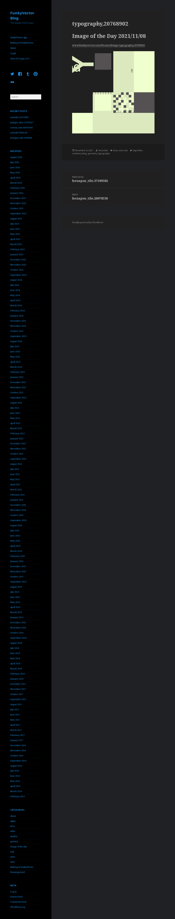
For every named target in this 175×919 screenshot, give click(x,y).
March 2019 (16, 612)
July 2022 (14, 407)
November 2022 (18, 387)
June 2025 (15, 228)
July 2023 (14, 346)
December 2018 (18, 622)
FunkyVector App (18, 37)
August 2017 (16, 704)
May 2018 (15, 658)
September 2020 (18, 520)
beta (12, 826)
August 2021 (16, 464)
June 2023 (15, 351)
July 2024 (14, 285)
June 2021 (15, 474)
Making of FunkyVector (21, 42)
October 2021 (16, 453)
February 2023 (17, 372)
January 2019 (16, 617)
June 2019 (15, 597)
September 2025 (18, 213)
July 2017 (14, 709)
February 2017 (17, 735)
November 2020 (18, 510)
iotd (12, 851)
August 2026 (16, 157)
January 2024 (16, 315)
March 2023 (16, 366)
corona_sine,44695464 (21, 127)
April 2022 (15, 423)
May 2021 (15, 479)
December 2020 (18, 505)
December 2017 (18, 684)
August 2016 (16, 765)
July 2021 (14, 469)
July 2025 (14, 223)
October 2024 (16, 269)
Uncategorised (17, 872)
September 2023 (18, 336)
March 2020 (16, 551)
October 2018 (16, 632)
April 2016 (15, 786)
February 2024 (17, 310)
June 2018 (15, 653)
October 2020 (16, 515)
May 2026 (15, 172)
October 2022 (16, 392)
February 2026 (17, 187)
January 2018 (16, 678)
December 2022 (18, 382)
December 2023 (18, 320)
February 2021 (17, 494)
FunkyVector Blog (22, 15)
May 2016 (15, 781)
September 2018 (18, 637)
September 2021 (18, 458)
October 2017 (16, 694)
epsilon (13, 836)
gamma (14, 841)
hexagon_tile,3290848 (21, 137)
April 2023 (15, 361)
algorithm (137, 150)
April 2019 (15, 607)
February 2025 (17, 249)
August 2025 (16, 218)
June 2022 (15, 413)
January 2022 (16, 438)
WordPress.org (17, 907)
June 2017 (15, 714)
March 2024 (16, 305)
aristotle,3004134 (18, 132)
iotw (12, 861)
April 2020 (15, 545)
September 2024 (18, 275)
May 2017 (15, 719)
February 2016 (17, 796)
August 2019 (16, 586)
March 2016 (16, 791)
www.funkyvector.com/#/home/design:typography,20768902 (108, 45)
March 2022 (16, 428)
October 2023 (16, 331)
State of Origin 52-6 (20, 58)
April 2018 (15, 663)
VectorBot (103, 150)
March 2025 (16, 244)
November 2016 (18, 750)
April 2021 (15, 484)
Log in (13, 891)
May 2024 (15, 295)
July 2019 (14, 592)
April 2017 (15, 724)
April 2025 (15, 239)
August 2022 (16, 402)
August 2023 (16, 341)
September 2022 (18, 397)
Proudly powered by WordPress (87, 222)
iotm (12, 856)
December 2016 (18, 745)
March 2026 (16, 182)
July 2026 (14, 162)
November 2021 (18, 448)
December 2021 (18, 443)
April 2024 (15, 300)
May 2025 (15, 234)
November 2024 (18, 264)
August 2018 (16, 643)
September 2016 (18, 760)
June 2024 (15, 290)
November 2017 (18, 689)
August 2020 (16, 525)
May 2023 (15, 356)
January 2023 (16, 377)
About (13, 48)
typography (104, 153)
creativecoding (79, 153)
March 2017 (16, 730)
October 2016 (16, 755)
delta (12, 831)
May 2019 (15, 602)
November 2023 (18, 326)
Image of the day (18, 846)
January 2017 (16, 740)
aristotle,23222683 (19, 117)
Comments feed (18, 901)
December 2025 (18, 198)
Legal (13, 53)
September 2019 (18, 581)
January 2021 (16, 499)
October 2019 (16, 576)
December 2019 (18, 566)
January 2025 (16, 254)
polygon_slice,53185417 (22, 122)
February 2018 (17, 673)
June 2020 (15, 535)
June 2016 (15, 775)
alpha (13, 821)
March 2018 (16, 668)
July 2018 (14, 648)
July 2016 (14, 770)
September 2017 (18, 699)
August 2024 (16, 279)
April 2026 (15, 177)
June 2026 (15, 167)
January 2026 (16, 193)
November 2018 (18, 627)
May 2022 (15, 418)
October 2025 (16, 208)
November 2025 (18, 203)
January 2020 (16, 561)
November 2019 (18, 571)
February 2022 (17, 433)
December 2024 (18, 259)
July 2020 (14, 530)
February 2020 (17, 556)
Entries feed (16, 896)
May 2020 (15, 540)
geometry (92, 153)
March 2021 (16, 489)
